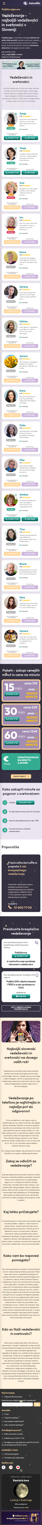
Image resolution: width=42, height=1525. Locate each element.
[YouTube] (18, 1467)
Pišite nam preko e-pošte (13, 1434)
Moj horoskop (8, 1393)
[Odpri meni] (4, 3)
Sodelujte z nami (10, 1450)
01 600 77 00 (10, 52)
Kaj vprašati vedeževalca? (14, 1421)
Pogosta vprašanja (11, 1418)
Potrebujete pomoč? (11, 1430)
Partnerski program (11, 1454)
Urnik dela (24, 129)
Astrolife (6, 1410)
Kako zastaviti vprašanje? (13, 1425)
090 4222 (31, 138)
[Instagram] (11, 1467)
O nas (6, 1414)
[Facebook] (3, 1467)
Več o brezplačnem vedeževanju (21, 1008)
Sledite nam (7, 1463)
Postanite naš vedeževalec (14, 1458)
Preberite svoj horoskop (13, 1397)
